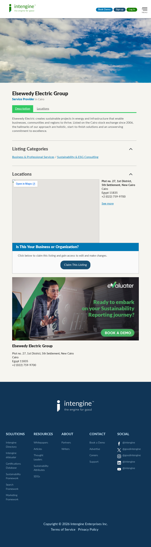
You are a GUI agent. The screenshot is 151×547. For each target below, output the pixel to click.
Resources (43, 434)
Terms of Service (63, 529)
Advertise (94, 449)
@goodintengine (131, 449)
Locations (43, 108)
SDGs (37, 476)
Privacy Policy (88, 529)
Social (123, 434)
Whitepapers (41, 442)
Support (94, 462)
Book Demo (104, 9)
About (67, 434)
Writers (66, 449)
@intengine (128, 442)
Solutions (15, 434)
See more (108, 203)
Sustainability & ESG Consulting (77, 157)
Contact (97, 434)
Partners (66, 442)
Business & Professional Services (33, 157)
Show (131, 150)
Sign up (119, 9)
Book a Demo (97, 442)
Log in (132, 9)
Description (22, 108)
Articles (38, 449)
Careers (93, 455)
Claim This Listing (75, 264)
